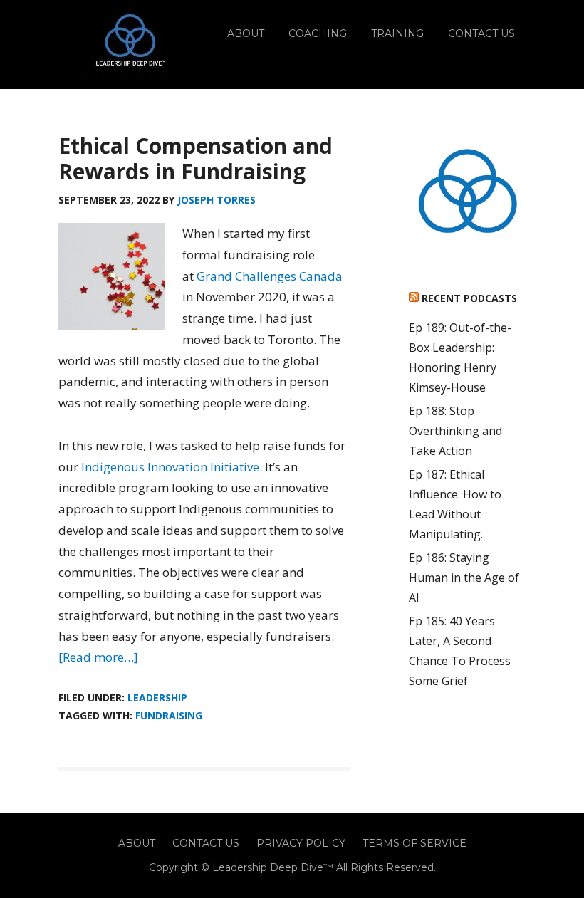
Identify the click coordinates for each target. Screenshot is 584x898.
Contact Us (205, 843)
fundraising (168, 715)
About (136, 843)
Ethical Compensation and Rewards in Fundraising (195, 158)
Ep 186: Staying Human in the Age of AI (464, 577)
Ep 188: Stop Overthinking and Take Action (455, 431)
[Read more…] (98, 657)
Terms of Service (414, 843)
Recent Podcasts (469, 298)
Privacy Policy (300, 843)
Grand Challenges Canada (270, 276)
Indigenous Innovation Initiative (170, 467)
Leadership (157, 697)
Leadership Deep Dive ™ (129, 44)
